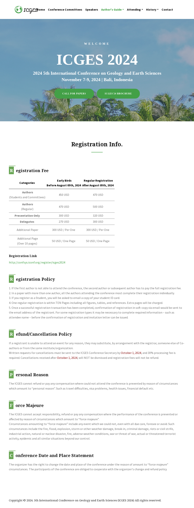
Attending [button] (134, 9)
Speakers (91, 9)
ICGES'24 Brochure (118, 93)
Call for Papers (74, 93)
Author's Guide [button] (111, 9)
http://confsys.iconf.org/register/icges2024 (37, 262)
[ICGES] (18, 9)
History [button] (151, 9)
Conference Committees (65, 9)
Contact (167, 9)
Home (41, 9)
